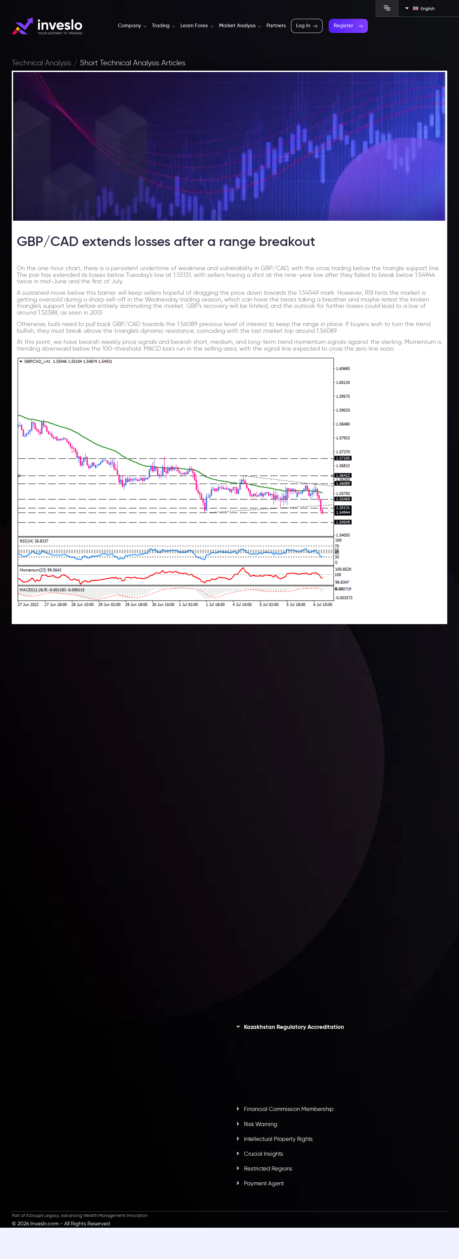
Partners (276, 26)
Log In (303, 26)
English (427, 8)
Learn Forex (194, 26)
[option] (118, 756)
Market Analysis (238, 26)
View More (151, 787)
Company (130, 26)
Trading (161, 26)
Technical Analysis (41, 63)
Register (343, 26)
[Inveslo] (47, 26)
